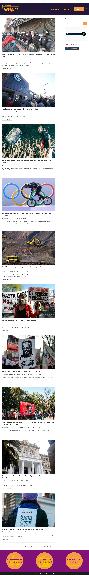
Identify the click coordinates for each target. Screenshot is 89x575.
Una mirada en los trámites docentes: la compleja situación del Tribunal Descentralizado (24, 477)
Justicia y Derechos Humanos (23, 59)
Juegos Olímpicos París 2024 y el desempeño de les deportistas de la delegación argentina (26, 214)
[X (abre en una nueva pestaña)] (43, 1)
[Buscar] (85, 23)
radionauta (5, 59)
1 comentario (38, 59)
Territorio (23, 271)
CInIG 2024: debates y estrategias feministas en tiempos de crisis (22, 529)
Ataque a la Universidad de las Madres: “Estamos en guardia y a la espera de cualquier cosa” (28, 55)
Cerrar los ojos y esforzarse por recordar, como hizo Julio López (21, 371)
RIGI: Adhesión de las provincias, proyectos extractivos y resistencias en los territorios (25, 268)
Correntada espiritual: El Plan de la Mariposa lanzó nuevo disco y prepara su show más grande (28, 161)
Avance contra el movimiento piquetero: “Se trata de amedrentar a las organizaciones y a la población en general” (28, 423)
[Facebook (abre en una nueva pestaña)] (44, 1)
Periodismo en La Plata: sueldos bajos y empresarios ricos (20, 109)
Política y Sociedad (25, 111)
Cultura (18, 165)
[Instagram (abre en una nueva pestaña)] (46, 1)
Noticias (31, 59)
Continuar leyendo (7, 68)
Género (18, 532)
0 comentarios (29, 165)
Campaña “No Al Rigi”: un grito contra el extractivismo (19, 320)
